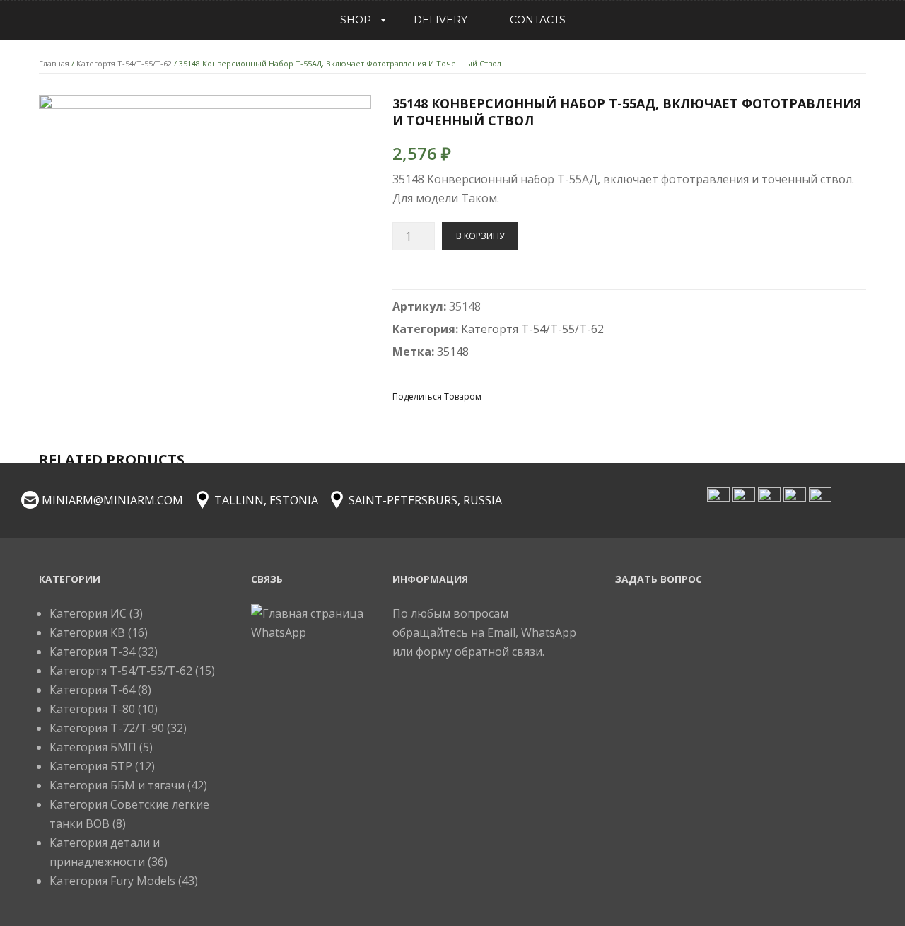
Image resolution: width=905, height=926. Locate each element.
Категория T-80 (92, 709)
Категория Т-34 (92, 651)
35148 (453, 351)
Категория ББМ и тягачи (117, 785)
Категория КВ (87, 632)
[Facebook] (495, 395)
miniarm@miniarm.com (112, 500)
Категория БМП (92, 747)
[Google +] (572, 395)
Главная (54, 63)
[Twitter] (521, 395)
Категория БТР (90, 766)
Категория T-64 (92, 690)
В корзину (480, 236)
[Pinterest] (546, 395)
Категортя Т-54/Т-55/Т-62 (124, 63)
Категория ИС (88, 613)
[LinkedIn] (597, 395)
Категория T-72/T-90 (106, 728)
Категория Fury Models (112, 881)
